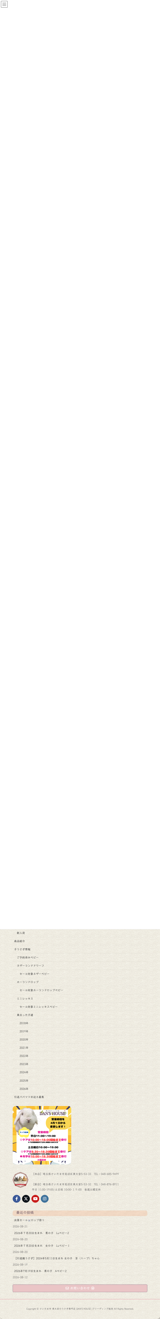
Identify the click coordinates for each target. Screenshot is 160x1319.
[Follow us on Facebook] (16, 1199)
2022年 (24, 1056)
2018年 (24, 1023)
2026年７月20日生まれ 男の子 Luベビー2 (41, 1233)
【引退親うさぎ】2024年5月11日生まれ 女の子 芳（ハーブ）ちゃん (57, 1258)
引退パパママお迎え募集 (29, 1097)
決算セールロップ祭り (29, 1220)
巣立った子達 (25, 1015)
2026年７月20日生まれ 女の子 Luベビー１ (42, 1245)
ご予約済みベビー (28, 957)
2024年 (24, 1072)
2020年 (24, 1039)
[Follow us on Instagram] (45, 1199)
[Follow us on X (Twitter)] (26, 1199)
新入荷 (21, 933)
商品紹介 (19, 941)
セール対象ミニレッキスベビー (39, 1006)
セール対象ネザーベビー (35, 974)
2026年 (24, 1089)
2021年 (24, 1047)
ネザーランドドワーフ (30, 965)
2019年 (24, 1031)
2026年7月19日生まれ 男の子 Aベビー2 (40, 1271)
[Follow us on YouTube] (35, 1199)
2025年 (24, 1080)
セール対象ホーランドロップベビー (41, 990)
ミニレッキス (25, 998)
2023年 (24, 1064)
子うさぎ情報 (22, 949)
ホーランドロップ (28, 982)
